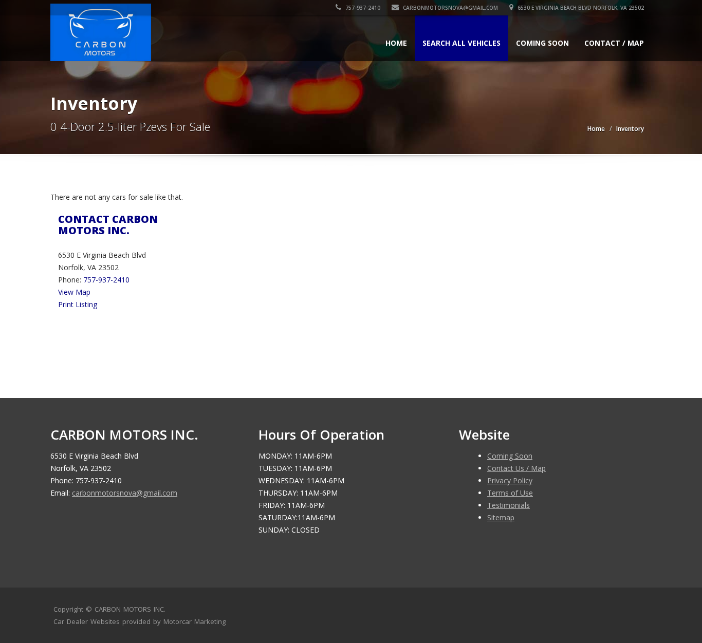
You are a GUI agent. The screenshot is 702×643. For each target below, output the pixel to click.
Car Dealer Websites (86, 621)
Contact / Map (614, 43)
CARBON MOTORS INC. (130, 609)
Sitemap (500, 517)
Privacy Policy (509, 480)
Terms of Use (510, 493)
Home (396, 43)
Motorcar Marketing (194, 621)
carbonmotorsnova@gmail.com (450, 7)
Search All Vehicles (461, 43)
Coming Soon (542, 43)
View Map (74, 292)
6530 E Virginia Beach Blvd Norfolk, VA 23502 (580, 7)
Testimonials (508, 505)
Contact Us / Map (516, 468)
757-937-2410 (362, 7)
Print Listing (77, 304)
